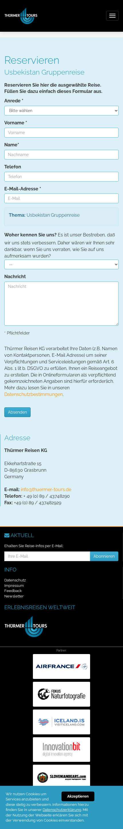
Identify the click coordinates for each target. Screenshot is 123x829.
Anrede (13, 100)
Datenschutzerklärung (62, 810)
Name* (11, 145)
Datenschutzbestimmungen (33, 394)
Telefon (12, 167)
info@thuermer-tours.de (46, 489)
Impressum (14, 585)
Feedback (13, 591)
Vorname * (15, 122)
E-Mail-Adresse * (22, 189)
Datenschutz (15, 580)
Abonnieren (104, 556)
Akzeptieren (78, 796)
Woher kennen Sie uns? (30, 235)
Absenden (17, 412)
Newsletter (14, 596)
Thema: (17, 215)
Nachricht (15, 276)
